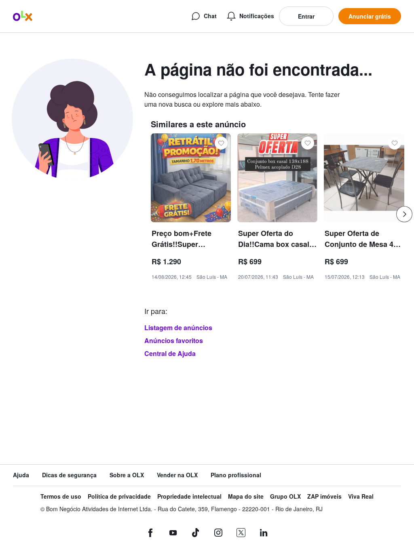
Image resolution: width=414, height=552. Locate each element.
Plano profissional (236, 475)
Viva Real (361, 496)
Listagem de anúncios (178, 327)
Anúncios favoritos (173, 340)
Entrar (306, 16)
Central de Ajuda (170, 353)
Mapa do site (246, 496)
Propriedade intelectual (189, 496)
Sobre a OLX (127, 475)
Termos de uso (60, 496)
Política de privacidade (119, 496)
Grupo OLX (285, 496)
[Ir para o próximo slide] (404, 214)
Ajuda (21, 475)
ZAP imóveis (324, 496)
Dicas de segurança (69, 475)
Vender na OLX (177, 475)
